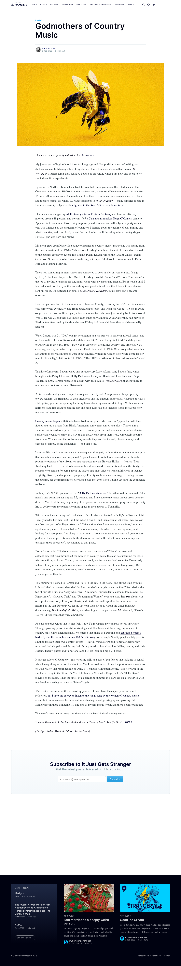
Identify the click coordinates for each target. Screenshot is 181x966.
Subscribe (163, 4)
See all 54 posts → (25, 938)
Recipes (54, 4)
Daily (34, 4)
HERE (128, 722)
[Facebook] (148, 4)
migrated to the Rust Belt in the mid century (97, 205)
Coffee (18, 925)
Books (43, 4)
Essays (38, 20)
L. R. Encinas (48, 48)
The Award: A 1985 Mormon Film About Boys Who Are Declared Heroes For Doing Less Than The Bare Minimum (32, 909)
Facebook (156, 956)
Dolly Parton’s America (92, 493)
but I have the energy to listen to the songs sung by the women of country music (93, 695)
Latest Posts (143, 956)
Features (119, 4)
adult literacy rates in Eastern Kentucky (89, 214)
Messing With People (100, 4)
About (131, 4)
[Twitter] (153, 4)
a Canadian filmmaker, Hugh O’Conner (109, 218)
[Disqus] (90, 832)
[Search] (143, 4)
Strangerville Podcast (74, 4)
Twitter (166, 956)
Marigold (19, 893)
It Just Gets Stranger (80, 941)
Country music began (47, 421)
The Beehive (87, 155)
